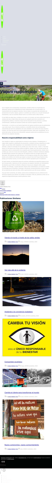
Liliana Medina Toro (13, 241)
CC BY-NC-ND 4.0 (37, 457)
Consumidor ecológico (5, 189)
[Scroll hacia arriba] (1, 470)
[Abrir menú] (1, 83)
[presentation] (27, 217)
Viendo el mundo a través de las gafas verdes (22, 238)
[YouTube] (5, 465)
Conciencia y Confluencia (6, 457)
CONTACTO (5, 41)
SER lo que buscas (4, 85)
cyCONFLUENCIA (10, 459)
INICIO (4, 36)
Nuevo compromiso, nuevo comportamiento (22, 445)
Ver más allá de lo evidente (15, 270)
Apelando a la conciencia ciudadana (19, 312)
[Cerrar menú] (0, 473)
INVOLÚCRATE (6, 40)
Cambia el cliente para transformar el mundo (22, 393)
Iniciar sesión (3, 44)
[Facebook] (1, 465)
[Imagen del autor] (5, 241)
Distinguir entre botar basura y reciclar (10, 193)
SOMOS (4, 38)
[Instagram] (3, 465)
